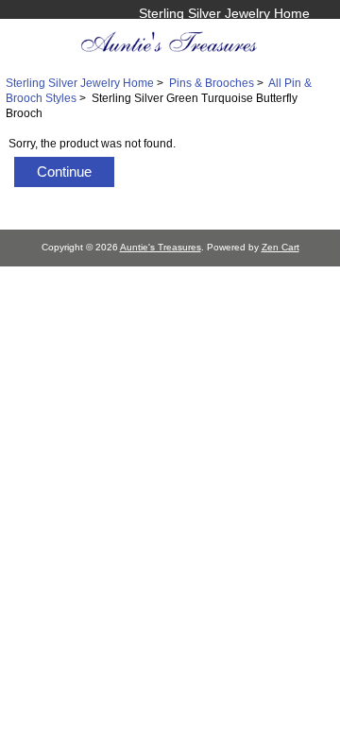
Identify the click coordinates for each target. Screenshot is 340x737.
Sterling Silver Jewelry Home (224, 13)
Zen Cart (280, 247)
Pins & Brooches (211, 83)
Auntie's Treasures (160, 247)
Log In (291, 33)
